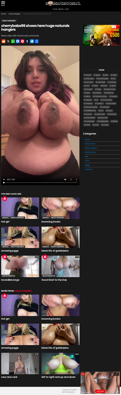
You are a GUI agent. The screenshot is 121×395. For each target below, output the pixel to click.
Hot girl (5, 221)
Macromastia (8, 276)
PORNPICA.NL (91, 110)
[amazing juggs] (20, 237)
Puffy (87, 161)
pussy (110, 110)
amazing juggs (10, 250)
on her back (107, 100)
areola (88, 75)
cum (87, 86)
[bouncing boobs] (60, 208)
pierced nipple (91, 107)
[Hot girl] (20, 208)
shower (89, 114)
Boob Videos (90, 144)
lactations (109, 93)
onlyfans (89, 103)
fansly (104, 86)
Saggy (87, 165)
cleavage (101, 82)
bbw (106, 75)
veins (88, 125)
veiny (97, 125)
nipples (89, 100)
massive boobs (101, 96)
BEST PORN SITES (68, 392)
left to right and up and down (58, 377)
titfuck (115, 121)
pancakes (112, 103)
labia (88, 93)
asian (98, 75)
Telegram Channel (69, 390)
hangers (89, 89)
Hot (4, 198)
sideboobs (100, 114)
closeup (113, 82)
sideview (112, 114)
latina (88, 96)
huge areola (110, 89)
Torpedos (89, 169)
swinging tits (103, 121)
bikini (115, 75)
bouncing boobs (50, 221)
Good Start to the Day (54, 280)
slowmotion (90, 118)
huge (99, 89)
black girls (90, 78)
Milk (86, 156)
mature (114, 96)
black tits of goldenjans (55, 250)
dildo (96, 86)
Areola (5, 218)
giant (114, 86)
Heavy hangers (17, 218)
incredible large (10, 280)
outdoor (100, 103)
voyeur (105, 125)
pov (101, 110)
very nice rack (9, 377)
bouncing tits (103, 78)
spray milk (103, 118)
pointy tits (105, 107)
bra (114, 78)
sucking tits (90, 121)
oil (97, 100)
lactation (97, 93)
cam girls (89, 82)
